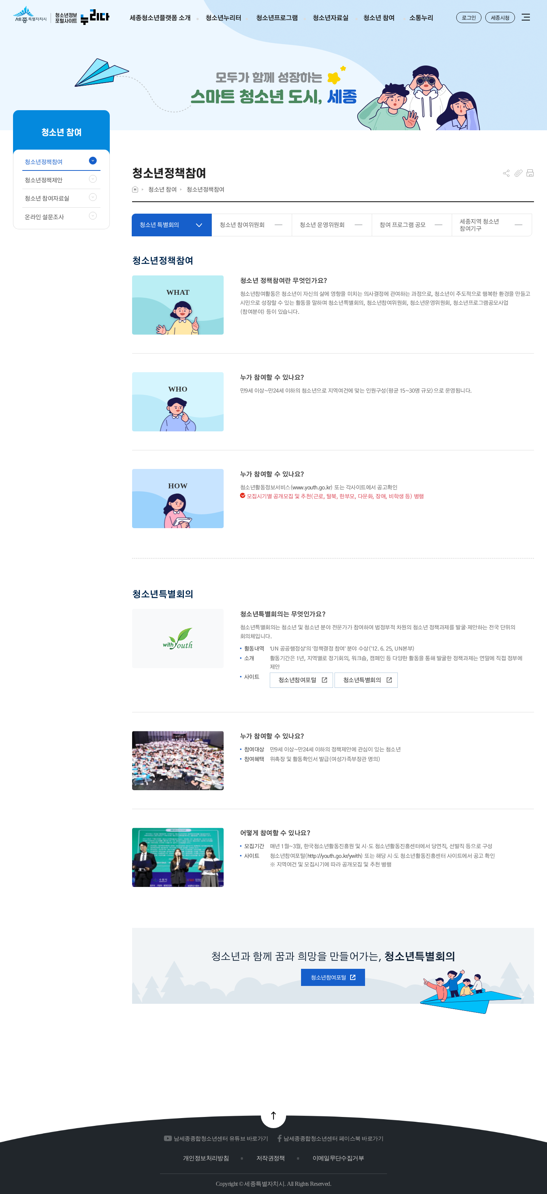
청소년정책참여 (205, 189)
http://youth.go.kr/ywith (334, 856)
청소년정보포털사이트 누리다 (61, 16)
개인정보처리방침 (206, 1158)
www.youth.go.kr (311, 487)
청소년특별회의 (362, 680)
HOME (135, 189)
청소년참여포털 (297, 680)
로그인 (469, 17)
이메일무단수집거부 (338, 1158)
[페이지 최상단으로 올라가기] (273, 1115)
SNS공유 (506, 173)
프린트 (530, 173)
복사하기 (518, 173)
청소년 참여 (162, 189)
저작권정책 (270, 1158)
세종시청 (500, 17)
